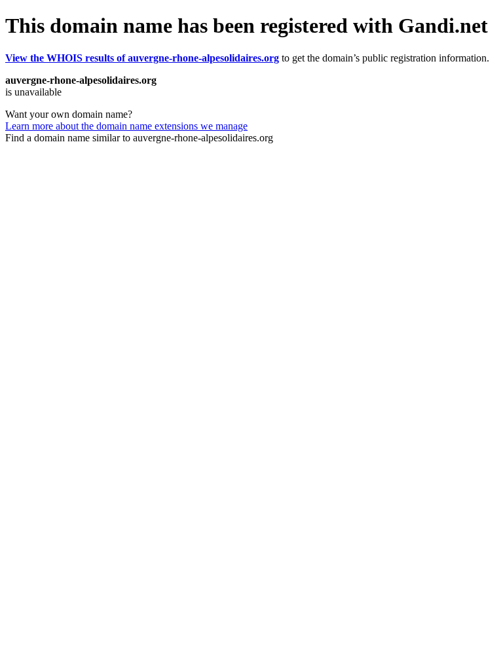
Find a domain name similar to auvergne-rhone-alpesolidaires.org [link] (139, 137)
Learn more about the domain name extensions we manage (126, 126)
